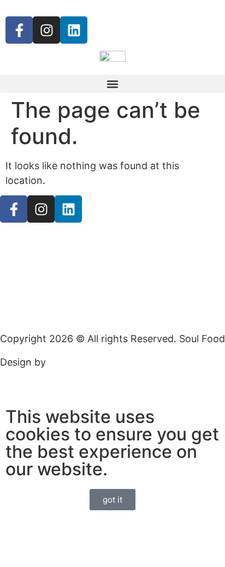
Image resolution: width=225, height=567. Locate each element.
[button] (112, 84)
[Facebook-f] (19, 30)
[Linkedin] (73, 30)
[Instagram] (46, 30)
